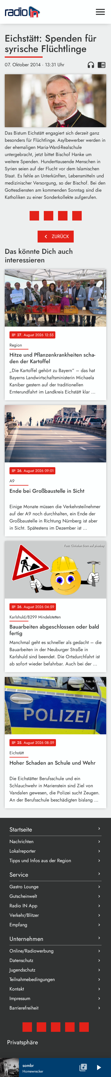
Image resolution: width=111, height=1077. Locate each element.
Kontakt (16, 988)
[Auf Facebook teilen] (34, 216)
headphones (91, 65)
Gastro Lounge (23, 886)
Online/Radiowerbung (31, 950)
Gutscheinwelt (23, 896)
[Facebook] (41, 1027)
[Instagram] (55, 1027)
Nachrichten (21, 841)
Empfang (18, 924)
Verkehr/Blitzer (24, 915)
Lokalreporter (22, 851)
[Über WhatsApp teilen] (62, 216)
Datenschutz (21, 960)
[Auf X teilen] (48, 216)
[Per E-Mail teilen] (77, 216)
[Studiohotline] (84, 1027)
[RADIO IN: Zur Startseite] (48, 12)
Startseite (20, 829)
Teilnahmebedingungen (32, 979)
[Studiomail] (27, 1027)
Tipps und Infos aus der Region (40, 860)
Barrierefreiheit (23, 1007)
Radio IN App (23, 905)
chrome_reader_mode (101, 65)
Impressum (19, 998)
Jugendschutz (22, 969)
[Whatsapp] (70, 1027)
